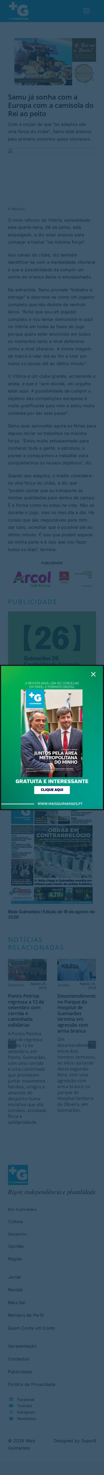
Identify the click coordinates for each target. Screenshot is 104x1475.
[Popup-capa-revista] (52, 668)
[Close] (93, 674)
